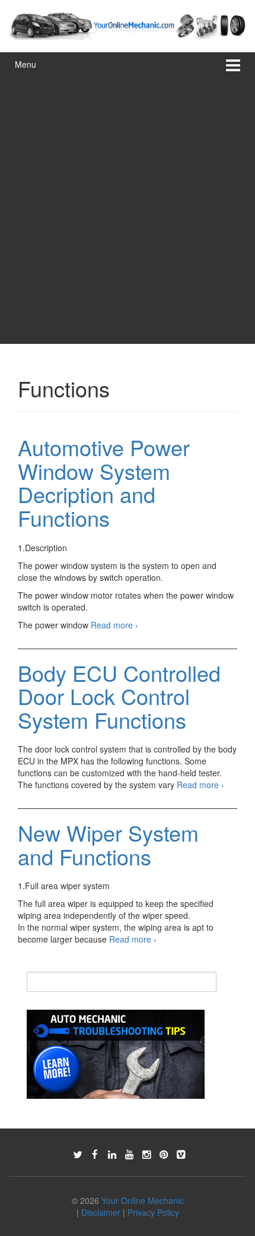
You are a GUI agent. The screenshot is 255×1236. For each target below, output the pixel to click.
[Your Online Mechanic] (127, 24)
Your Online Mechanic (142, 1200)
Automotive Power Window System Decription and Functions (104, 482)
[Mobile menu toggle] (233, 64)
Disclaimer (100, 1212)
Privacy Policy (153, 1212)
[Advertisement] (127, 210)
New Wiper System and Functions (108, 844)
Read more (114, 625)
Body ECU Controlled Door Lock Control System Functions (119, 696)
